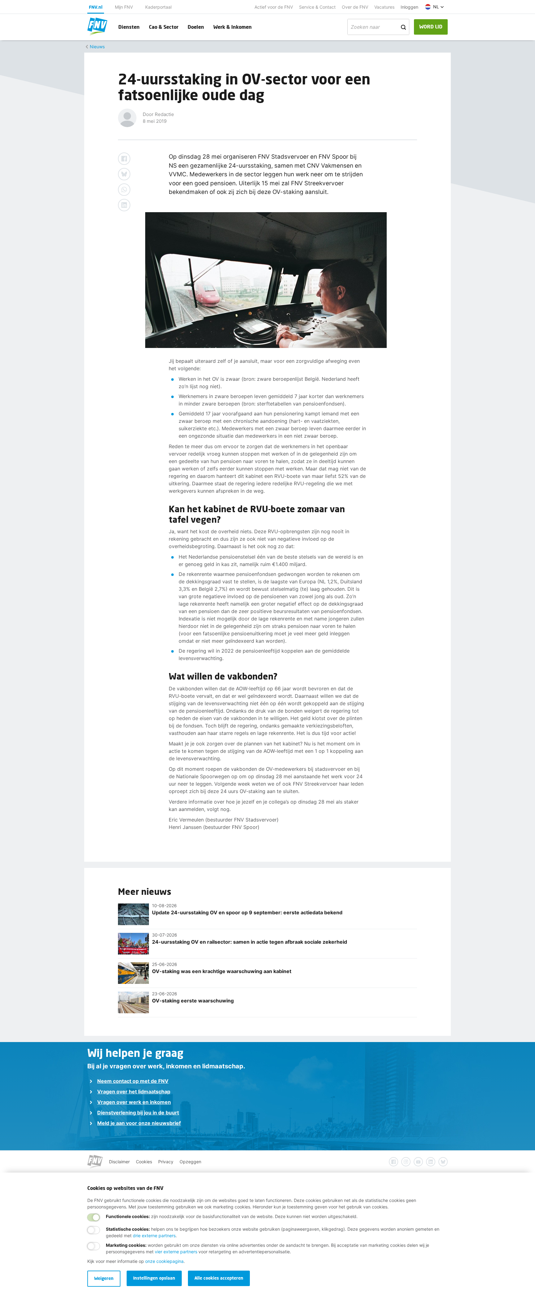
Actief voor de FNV (273, 7)
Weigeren (104, 1278)
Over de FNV (355, 7)
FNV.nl (95, 7)
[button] (434, 7)
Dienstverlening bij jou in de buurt (138, 1112)
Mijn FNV (124, 7)
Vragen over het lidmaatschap (133, 1091)
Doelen (196, 27)
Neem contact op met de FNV (132, 1081)
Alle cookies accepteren (218, 1278)
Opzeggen (190, 1161)
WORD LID (430, 26)
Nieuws (97, 46)
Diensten (129, 27)
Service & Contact (317, 7)
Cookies (144, 1161)
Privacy (165, 1161)
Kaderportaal (158, 7)
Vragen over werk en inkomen (134, 1102)
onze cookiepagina (164, 1261)
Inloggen (409, 7)
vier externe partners (176, 1251)
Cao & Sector (163, 27)
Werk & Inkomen (232, 27)
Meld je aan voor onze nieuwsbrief (139, 1123)
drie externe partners (154, 1235)
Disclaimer (119, 1161)
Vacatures (384, 7)
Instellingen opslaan (154, 1278)
